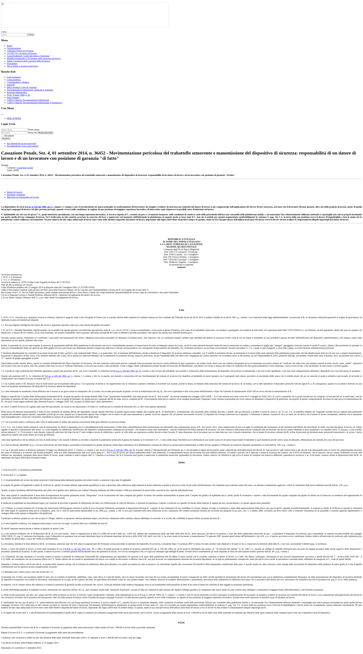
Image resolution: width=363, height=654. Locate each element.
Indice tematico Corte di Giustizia (22, 87)
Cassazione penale (25, 168)
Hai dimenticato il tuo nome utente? (23, 146)
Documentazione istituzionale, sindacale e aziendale (30, 90)
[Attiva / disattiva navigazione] (2, 114)
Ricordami (9, 135)
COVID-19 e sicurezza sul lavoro (22, 53)
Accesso (6, 138)
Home (9, 45)
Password (32, 132)
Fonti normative (14, 77)
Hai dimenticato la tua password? (21, 143)
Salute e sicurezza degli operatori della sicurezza (28, 61)
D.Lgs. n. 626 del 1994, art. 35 (127, 371)
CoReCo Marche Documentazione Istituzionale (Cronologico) (34, 102)
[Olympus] (84, 27)
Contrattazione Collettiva (18, 82)
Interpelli (11, 85)
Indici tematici (13, 97)
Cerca (3, 32)
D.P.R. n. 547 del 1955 (75, 549)
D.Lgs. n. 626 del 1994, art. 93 (121, 450)
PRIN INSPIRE (14, 118)
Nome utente (33, 129)
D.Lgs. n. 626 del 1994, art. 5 (39, 207)
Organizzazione (14, 48)
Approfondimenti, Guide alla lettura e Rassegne (28, 56)
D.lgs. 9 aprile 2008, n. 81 (18, 95)
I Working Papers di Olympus (20, 51)
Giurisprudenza (14, 80)
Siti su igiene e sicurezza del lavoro (22, 66)
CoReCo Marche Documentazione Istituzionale (28, 100)
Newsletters (12, 63)
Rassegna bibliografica (17, 92)
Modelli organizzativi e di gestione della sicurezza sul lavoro (34, 58)
